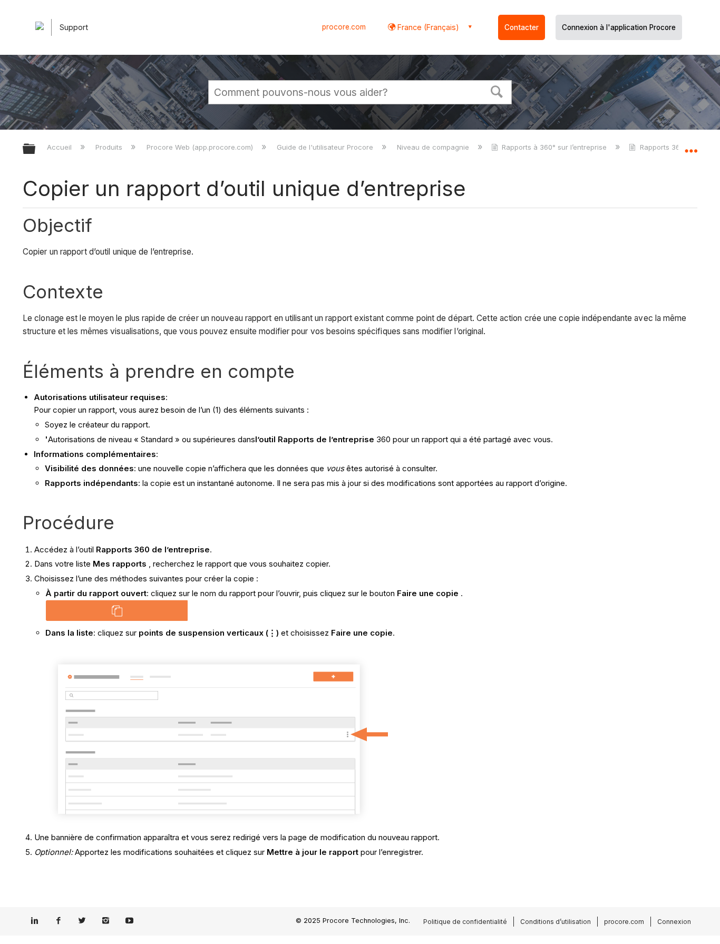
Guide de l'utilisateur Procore (326, 147)
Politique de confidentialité (465, 922)
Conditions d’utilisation (555, 922)
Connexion (674, 922)
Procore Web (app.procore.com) (201, 147)
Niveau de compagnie (434, 147)
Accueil (60, 147)
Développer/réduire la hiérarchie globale (35, 149)
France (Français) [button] (427, 27)
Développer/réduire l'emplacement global (691, 146)
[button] (497, 90)
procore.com (344, 27)
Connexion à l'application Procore (619, 27)
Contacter (521, 27)
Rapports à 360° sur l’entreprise (554, 147)
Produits (109, 147)
